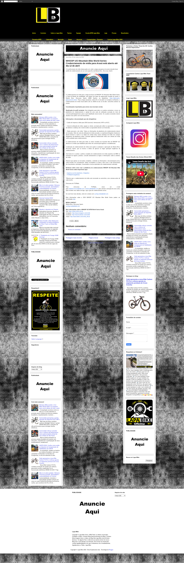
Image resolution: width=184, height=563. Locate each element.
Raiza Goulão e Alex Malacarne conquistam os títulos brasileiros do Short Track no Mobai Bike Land (49, 223)
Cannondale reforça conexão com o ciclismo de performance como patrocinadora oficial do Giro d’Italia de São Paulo (48, 145)
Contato (43, 33)
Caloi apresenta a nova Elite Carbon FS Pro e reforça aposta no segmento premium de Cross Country (49, 173)
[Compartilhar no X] (74, 221)
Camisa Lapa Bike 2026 (114, 39)
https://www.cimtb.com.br (76, 211)
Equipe (78, 33)
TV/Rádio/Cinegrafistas (73, 174)
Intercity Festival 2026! (46, 198)
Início (34, 33)
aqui (74, 199)
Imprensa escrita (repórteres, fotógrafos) (78, 173)
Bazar (70, 39)
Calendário (49, 39)
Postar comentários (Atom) (95, 243)
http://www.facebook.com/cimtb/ (81, 214)
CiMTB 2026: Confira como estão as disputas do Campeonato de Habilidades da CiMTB (49, 159)
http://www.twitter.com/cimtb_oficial (80, 216)
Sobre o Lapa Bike (57, 33)
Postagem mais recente (74, 238)
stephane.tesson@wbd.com (76, 188)
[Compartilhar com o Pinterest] (78, 221)
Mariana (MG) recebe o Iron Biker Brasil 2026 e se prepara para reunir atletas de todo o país (49, 118)
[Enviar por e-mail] (70, 221)
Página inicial (93, 238)
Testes (69, 33)
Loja (105, 33)
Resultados (125, 33)
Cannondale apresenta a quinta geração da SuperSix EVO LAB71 (49, 130)
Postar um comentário (74, 229)
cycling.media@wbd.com (101, 194)
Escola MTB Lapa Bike (93, 33)
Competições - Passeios (95, 39)
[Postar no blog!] (72, 221)
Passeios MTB (36, 39)
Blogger (111, 549)
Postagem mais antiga (112, 238)
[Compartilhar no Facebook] (76, 221)
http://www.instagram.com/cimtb (81, 213)
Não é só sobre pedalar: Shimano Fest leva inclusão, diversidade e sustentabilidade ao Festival (49, 186)
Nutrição (61, 39)
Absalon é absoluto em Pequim (48, 209)
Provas (114, 33)
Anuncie (79, 39)
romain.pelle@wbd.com (91, 188)
